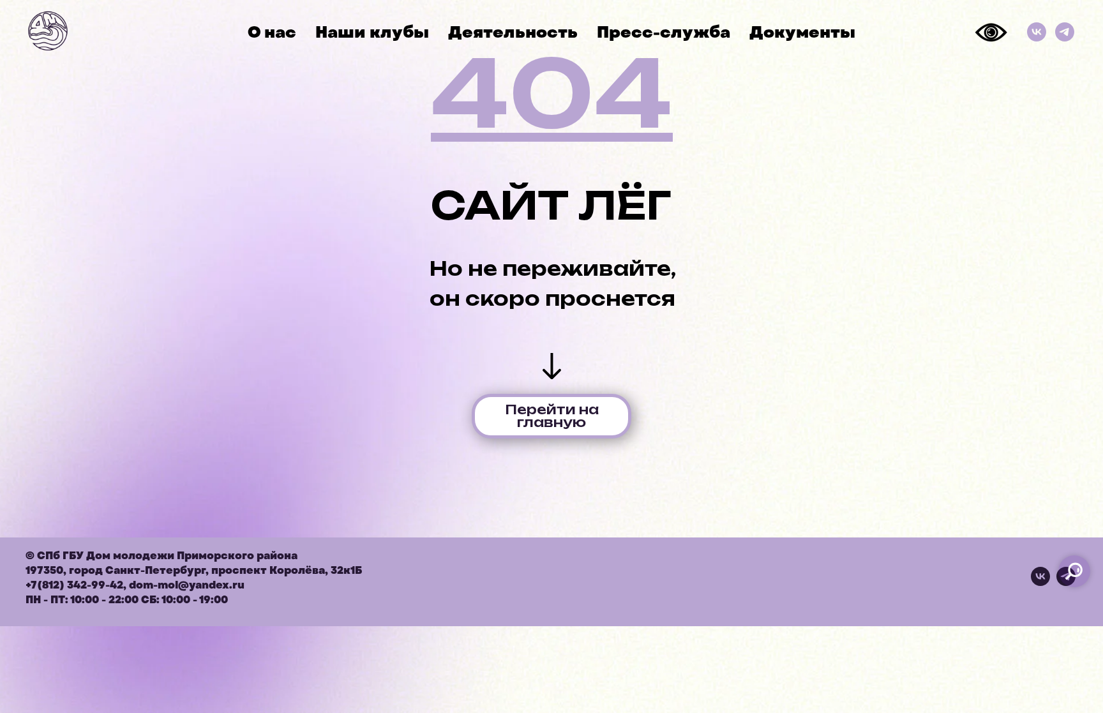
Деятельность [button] (513, 32)
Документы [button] (802, 32)
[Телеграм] (1064, 31)
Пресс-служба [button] (663, 32)
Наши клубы (372, 32)
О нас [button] (272, 32)
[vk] (1040, 582)
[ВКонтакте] (1036, 31)
